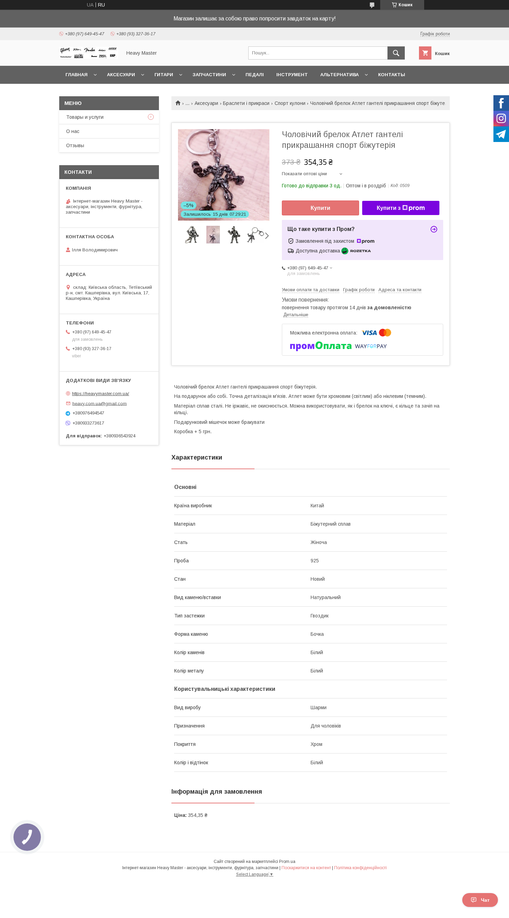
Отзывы (75, 145)
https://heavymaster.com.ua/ (100, 393)
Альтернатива (339, 74)
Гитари (163, 74)
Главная (76, 74)
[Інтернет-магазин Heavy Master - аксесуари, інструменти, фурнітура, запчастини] (88, 57)
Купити (320, 208)
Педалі (254, 74)
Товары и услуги (85, 117)
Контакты (391, 74)
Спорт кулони (290, 103)
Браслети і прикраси (246, 103)
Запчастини (209, 74)
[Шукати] (396, 53)
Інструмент (292, 74)
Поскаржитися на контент (306, 867)
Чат (485, 900)
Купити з (389, 208)
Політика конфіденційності (360, 867)
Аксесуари (121, 74)
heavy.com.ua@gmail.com (99, 403)
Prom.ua (287, 861)
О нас (72, 131)
